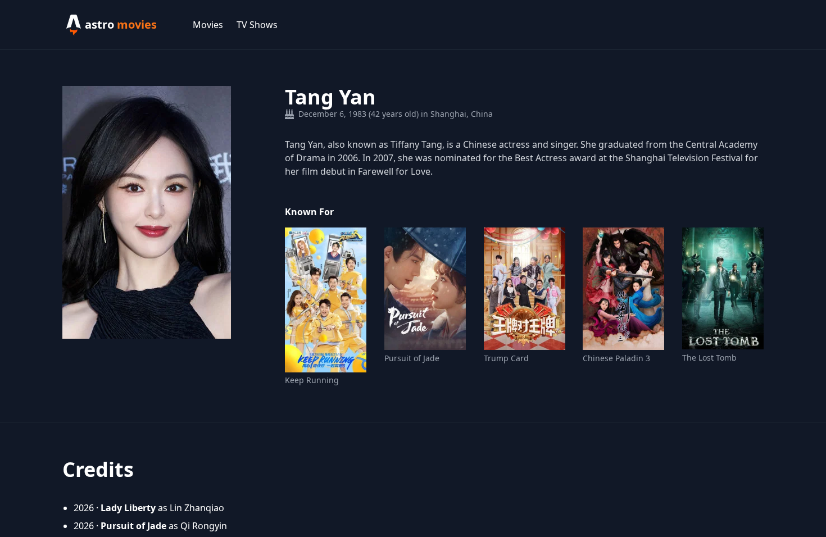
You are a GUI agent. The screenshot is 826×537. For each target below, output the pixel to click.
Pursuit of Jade (411, 358)
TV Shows (257, 25)
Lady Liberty (128, 508)
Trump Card (506, 358)
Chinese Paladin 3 (616, 358)
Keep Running (312, 380)
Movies (208, 25)
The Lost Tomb (709, 357)
